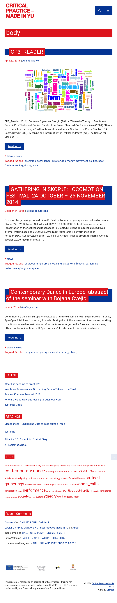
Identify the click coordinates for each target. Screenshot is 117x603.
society (19, 165)
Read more (14, 146)
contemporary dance (43, 263)
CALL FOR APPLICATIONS (34, 522)
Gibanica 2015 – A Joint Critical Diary (26, 439)
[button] (114, 457)
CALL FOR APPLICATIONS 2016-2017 (43, 532)
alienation (30, 160)
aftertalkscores (15, 466)
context (73, 471)
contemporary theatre (56, 471)
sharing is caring (11, 497)
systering (10, 431)
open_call (87, 484)
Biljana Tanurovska (37, 210)
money (70, 160)
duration (56, 160)
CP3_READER (27, 52)
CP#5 (82, 471)
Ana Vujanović (30, 60)
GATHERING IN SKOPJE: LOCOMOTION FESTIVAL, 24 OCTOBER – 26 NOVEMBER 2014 (55, 195)
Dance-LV (10, 522)
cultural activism (65, 263)
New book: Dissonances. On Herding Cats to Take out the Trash (40, 389)
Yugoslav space (30, 268)
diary (46, 479)
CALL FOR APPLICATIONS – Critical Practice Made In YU (36, 527)
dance (46, 160)
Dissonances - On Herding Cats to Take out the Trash (35, 423)
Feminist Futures (77, 478)
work (35, 165)
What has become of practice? (22, 384)
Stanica (110, 590)
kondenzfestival (31, 485)
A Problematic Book (16, 444)
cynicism (32, 478)
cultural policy (20, 478)
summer (32, 497)
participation (11, 491)
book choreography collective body (58, 466)
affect (7, 466)
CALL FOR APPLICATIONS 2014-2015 (43, 538)
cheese (73, 466)
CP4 (89, 471)
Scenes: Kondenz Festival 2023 (22, 394)
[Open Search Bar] (99, 10)
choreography (84, 465)
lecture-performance (67, 484)
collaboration (98, 465)
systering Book (13, 404)
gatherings (92, 263)
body (39, 160)
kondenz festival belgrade (46, 485)
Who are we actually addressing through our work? (33, 399)
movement (82, 160)
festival (80, 263)
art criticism (28, 465)
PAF (98, 485)
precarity (96, 491)
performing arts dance (54, 491)
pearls (20, 491)
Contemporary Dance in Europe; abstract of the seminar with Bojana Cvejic (57, 295)
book (43, 466)
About (76, 527)
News (19, 156)
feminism (64, 479)
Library (11, 156)
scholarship (105, 491)
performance (12, 268)
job (64, 160)
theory (27, 165)
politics (93, 160)
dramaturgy (62, 352)
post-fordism (83, 490)
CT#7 (95, 472)
